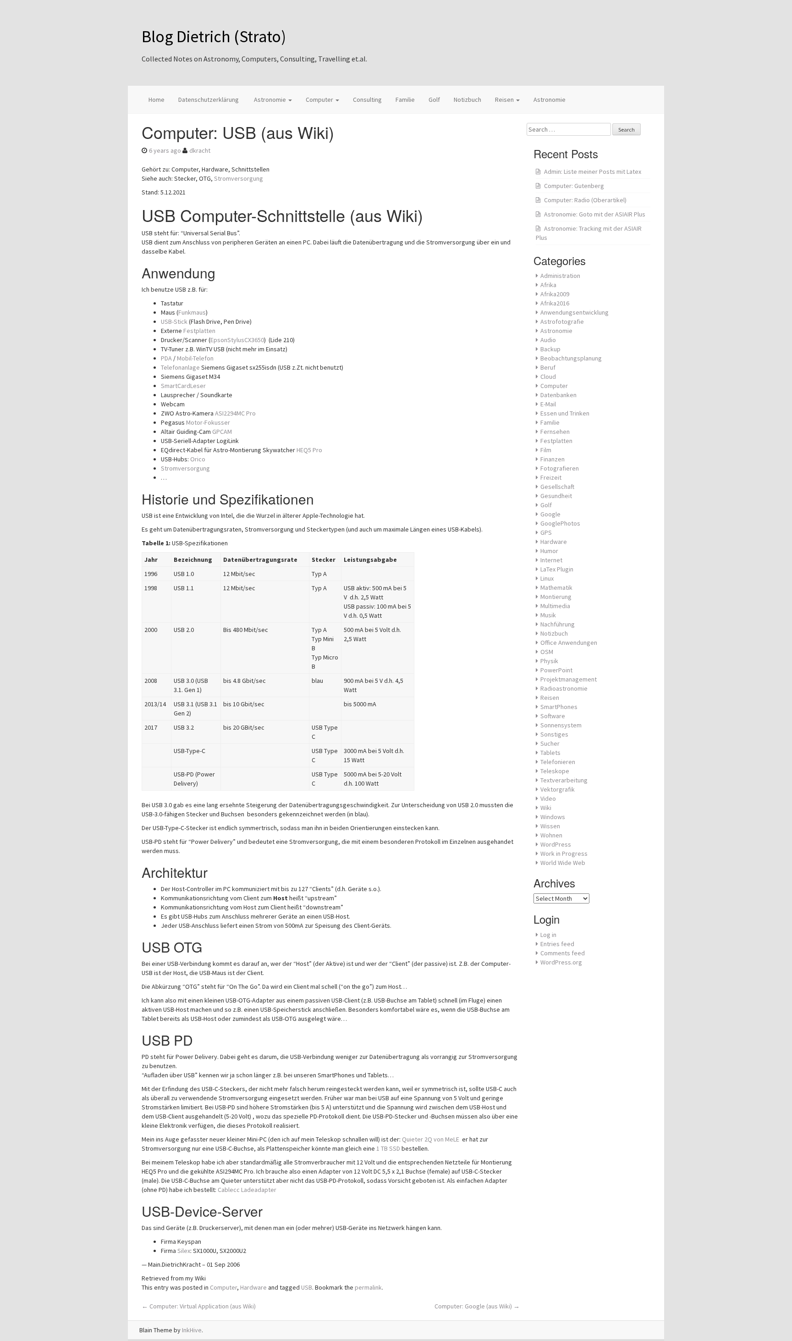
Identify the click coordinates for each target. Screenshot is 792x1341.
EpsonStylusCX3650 (237, 340)
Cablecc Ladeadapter (247, 1190)
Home (156, 99)
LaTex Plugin (556, 569)
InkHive (192, 1330)
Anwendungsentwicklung (574, 312)
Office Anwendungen (568, 642)
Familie (405, 99)
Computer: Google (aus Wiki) (477, 1306)
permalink (368, 1287)
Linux (547, 578)
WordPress (555, 844)
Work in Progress (564, 853)
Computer (320, 99)
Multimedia (555, 606)
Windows (552, 817)
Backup (550, 349)
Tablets (550, 752)
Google (550, 514)
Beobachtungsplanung (571, 358)
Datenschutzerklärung (208, 99)
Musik (548, 615)
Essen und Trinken (564, 413)
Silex (183, 1251)
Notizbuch (467, 99)
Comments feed (562, 953)
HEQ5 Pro (309, 450)
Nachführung (557, 624)
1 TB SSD (388, 1148)
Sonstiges (554, 734)
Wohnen (551, 835)
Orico (197, 459)
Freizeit (550, 477)
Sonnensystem (561, 725)
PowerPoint (556, 670)
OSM (546, 652)
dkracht (199, 150)
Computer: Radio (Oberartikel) (585, 200)
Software (552, 716)
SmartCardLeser (183, 386)
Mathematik (556, 587)
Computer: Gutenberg (574, 186)
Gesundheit (556, 496)
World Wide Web (562, 863)
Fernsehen (555, 431)
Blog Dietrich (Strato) (214, 36)
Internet (551, 560)
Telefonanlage (180, 367)
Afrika (548, 285)
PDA (166, 358)
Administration (560, 276)
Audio (548, 340)
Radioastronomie (564, 688)
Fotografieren (559, 468)
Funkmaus (192, 312)
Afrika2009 (554, 294)
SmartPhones (559, 707)
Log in (548, 935)
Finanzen (552, 459)
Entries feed (557, 944)
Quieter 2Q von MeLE (432, 1139)
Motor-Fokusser (208, 422)
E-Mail (548, 404)
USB (306, 1287)
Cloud (548, 376)
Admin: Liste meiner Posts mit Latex (592, 171)
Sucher (550, 743)
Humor (549, 551)
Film (545, 450)
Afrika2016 (554, 303)
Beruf (548, 367)
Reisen (505, 99)
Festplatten (199, 331)
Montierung (556, 597)
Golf (434, 99)
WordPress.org (561, 962)
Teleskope (554, 771)
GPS (546, 532)
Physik (549, 661)
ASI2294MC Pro (235, 413)
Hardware (253, 1287)
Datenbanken (558, 395)
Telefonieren (557, 762)
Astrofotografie (562, 321)
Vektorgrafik (557, 789)
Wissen (550, 826)
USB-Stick (174, 321)
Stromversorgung (238, 178)
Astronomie (270, 99)
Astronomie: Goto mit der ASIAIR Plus (594, 214)
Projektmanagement (568, 679)
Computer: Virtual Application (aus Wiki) (199, 1306)
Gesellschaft (557, 486)
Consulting (367, 99)
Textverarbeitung (564, 780)
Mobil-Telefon (195, 358)
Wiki (545, 807)
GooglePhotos (560, 523)
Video (548, 798)
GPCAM (222, 431)
